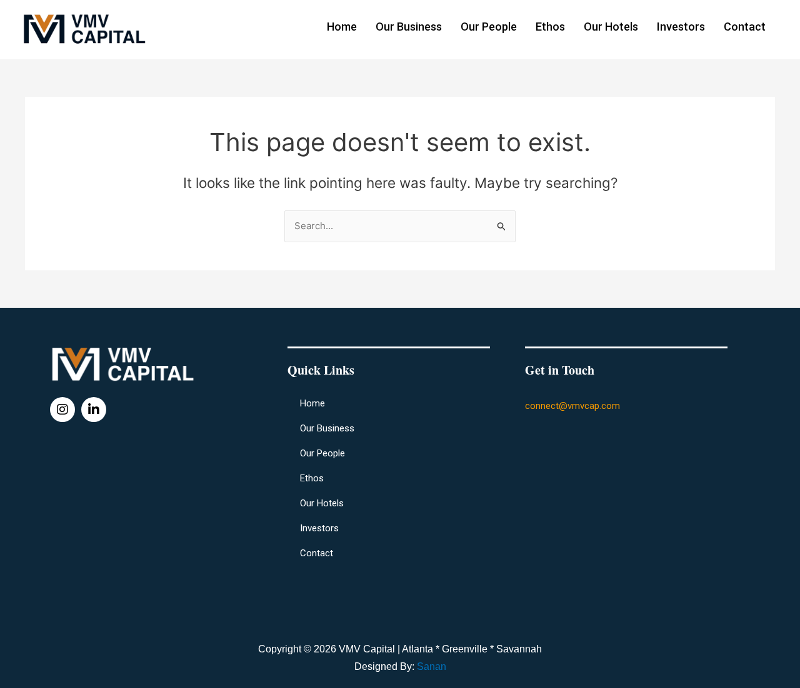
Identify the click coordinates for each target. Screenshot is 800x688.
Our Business (409, 26)
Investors (681, 26)
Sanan (431, 666)
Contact (745, 26)
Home (342, 26)
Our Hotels (611, 26)
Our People (489, 26)
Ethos (550, 26)
